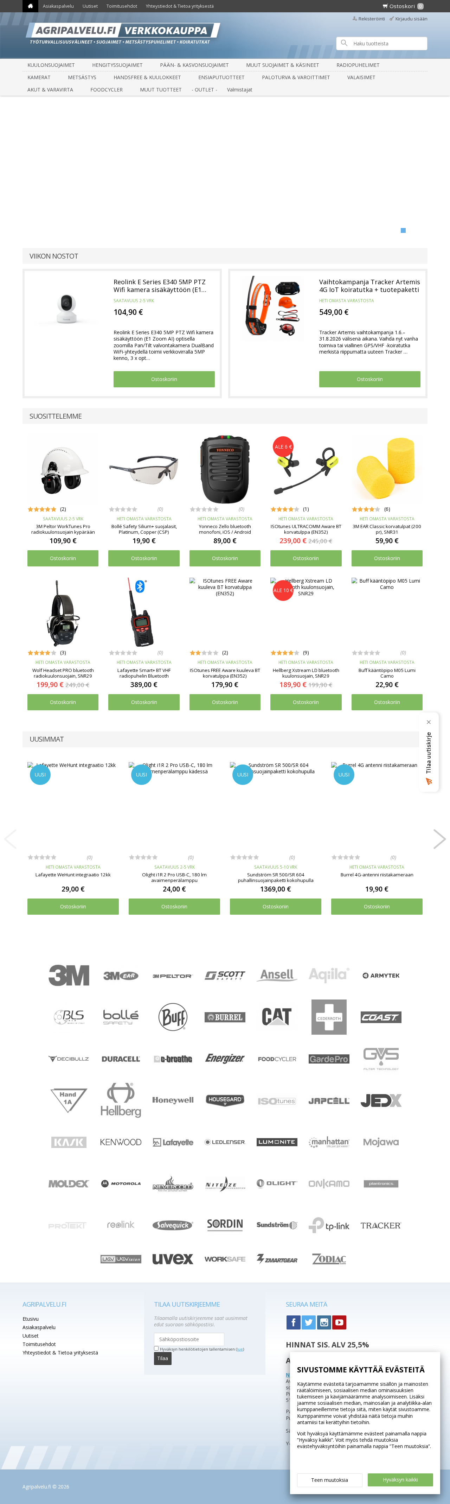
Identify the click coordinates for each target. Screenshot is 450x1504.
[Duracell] (121, 1061)
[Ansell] (277, 979)
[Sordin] (225, 1241)
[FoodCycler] (277, 1060)
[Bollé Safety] (121, 1032)
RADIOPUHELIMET (358, 65)
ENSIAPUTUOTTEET (221, 77)
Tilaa (162, 1358)
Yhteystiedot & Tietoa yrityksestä (180, 6)
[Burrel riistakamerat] (225, 1020)
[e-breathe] (173, 1066)
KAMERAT (39, 77)
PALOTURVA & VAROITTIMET (296, 77)
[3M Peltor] (173, 976)
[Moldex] (69, 1185)
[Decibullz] (69, 1060)
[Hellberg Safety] (121, 1116)
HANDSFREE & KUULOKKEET (147, 77)
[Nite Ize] (225, 1190)
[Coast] (381, 1021)
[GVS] (381, 1074)
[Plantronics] (381, 1199)
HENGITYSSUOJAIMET (117, 65)
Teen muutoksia (329, 1480)
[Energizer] (225, 1063)
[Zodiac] (329, 1267)
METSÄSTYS (82, 77)
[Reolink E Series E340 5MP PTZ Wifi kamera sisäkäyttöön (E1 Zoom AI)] (67, 308)
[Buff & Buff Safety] (173, 1032)
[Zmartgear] (277, 1262)
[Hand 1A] (69, 1112)
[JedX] (381, 1106)
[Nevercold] (173, 1190)
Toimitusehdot (122, 6)
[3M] (69, 984)
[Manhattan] (329, 1146)
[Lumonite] (277, 1144)
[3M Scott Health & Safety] (225, 978)
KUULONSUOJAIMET (51, 65)
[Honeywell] (173, 1102)
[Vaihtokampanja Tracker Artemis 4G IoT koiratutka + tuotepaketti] (272, 308)
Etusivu (30, 1318)
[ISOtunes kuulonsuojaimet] (277, 1105)
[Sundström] (277, 1229)
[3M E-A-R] (121, 991)
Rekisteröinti (372, 19)
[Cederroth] (329, 1032)
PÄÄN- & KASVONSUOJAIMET (194, 65)
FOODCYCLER (106, 89)
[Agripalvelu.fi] (227, 35)
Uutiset (90, 6)
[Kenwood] (121, 1143)
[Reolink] (121, 1233)
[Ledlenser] (225, 1143)
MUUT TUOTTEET (161, 89)
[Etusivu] (30, 6)
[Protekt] (69, 1226)
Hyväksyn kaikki (400, 1479)
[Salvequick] (173, 1228)
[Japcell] (329, 1114)
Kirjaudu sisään (412, 19)
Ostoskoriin (164, 379)
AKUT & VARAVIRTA (50, 89)
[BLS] (69, 1033)
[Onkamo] (329, 1186)
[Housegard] (225, 1106)
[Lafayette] (173, 1144)
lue (240, 1349)
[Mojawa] (381, 1158)
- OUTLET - (204, 89)
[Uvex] (173, 1262)
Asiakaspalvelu (58, 6)
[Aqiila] (329, 981)
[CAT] (277, 1029)
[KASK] (68, 1158)
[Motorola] (121, 1186)
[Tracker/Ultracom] (381, 1226)
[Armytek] (381, 978)
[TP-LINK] (329, 1231)
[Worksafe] (225, 1259)
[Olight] (277, 1186)
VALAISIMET (361, 77)
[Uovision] (121, 1261)
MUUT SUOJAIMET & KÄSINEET (282, 65)
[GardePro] (329, 1061)
